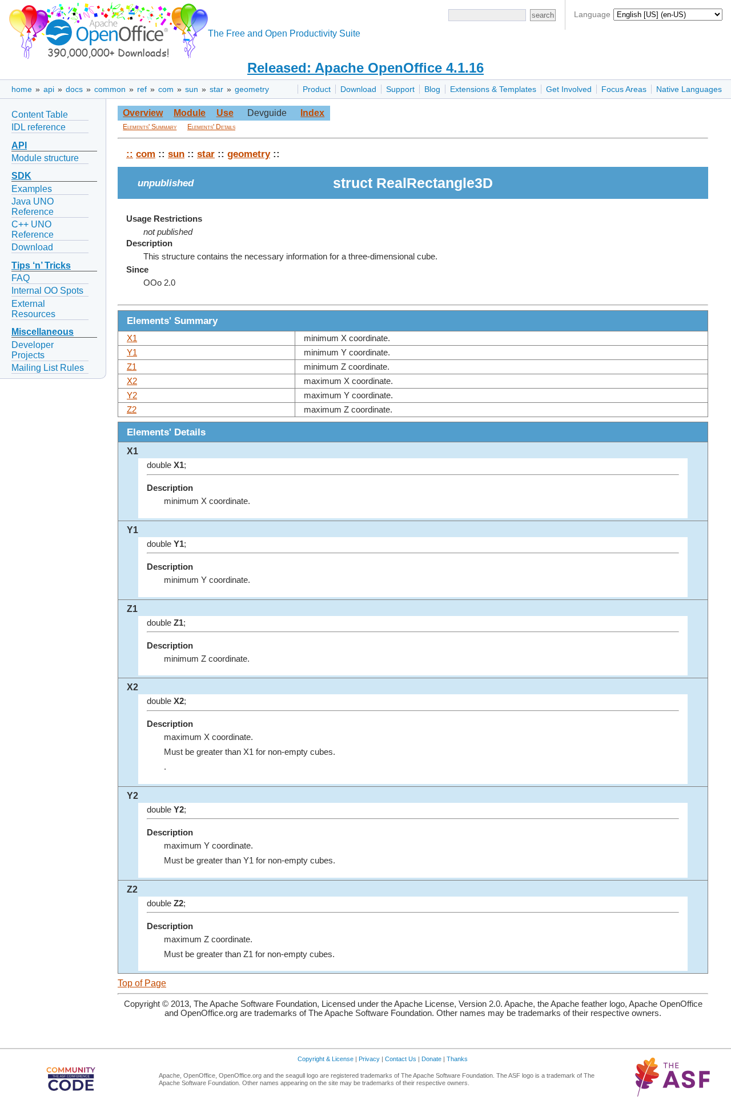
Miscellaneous (42, 332)
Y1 (132, 352)
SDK (21, 176)
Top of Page (142, 983)
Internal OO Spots (47, 290)
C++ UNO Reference (32, 229)
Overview (143, 113)
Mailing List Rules (47, 368)
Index (312, 113)
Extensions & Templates (493, 89)
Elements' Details (211, 127)
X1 (132, 338)
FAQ (20, 278)
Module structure (45, 158)
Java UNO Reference (32, 207)
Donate (431, 1058)
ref (142, 89)
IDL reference (38, 127)
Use (225, 113)
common (110, 89)
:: (129, 153)
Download (358, 89)
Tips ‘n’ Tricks (41, 265)
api (48, 89)
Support (400, 89)
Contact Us (400, 1058)
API (19, 145)
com (166, 89)
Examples (31, 189)
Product (317, 89)
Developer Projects (32, 350)
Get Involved (569, 89)
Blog (432, 89)
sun (191, 89)
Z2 (131, 409)
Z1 (131, 366)
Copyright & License (326, 1058)
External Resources (33, 309)
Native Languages (689, 89)
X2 (132, 381)
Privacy (369, 1058)
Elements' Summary (149, 127)
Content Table (39, 114)
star (216, 89)
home (21, 89)
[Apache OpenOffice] (106, 29)
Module (190, 113)
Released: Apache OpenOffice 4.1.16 (365, 67)
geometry (252, 89)
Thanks (457, 1058)
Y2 (132, 395)
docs (74, 89)
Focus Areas (623, 89)
